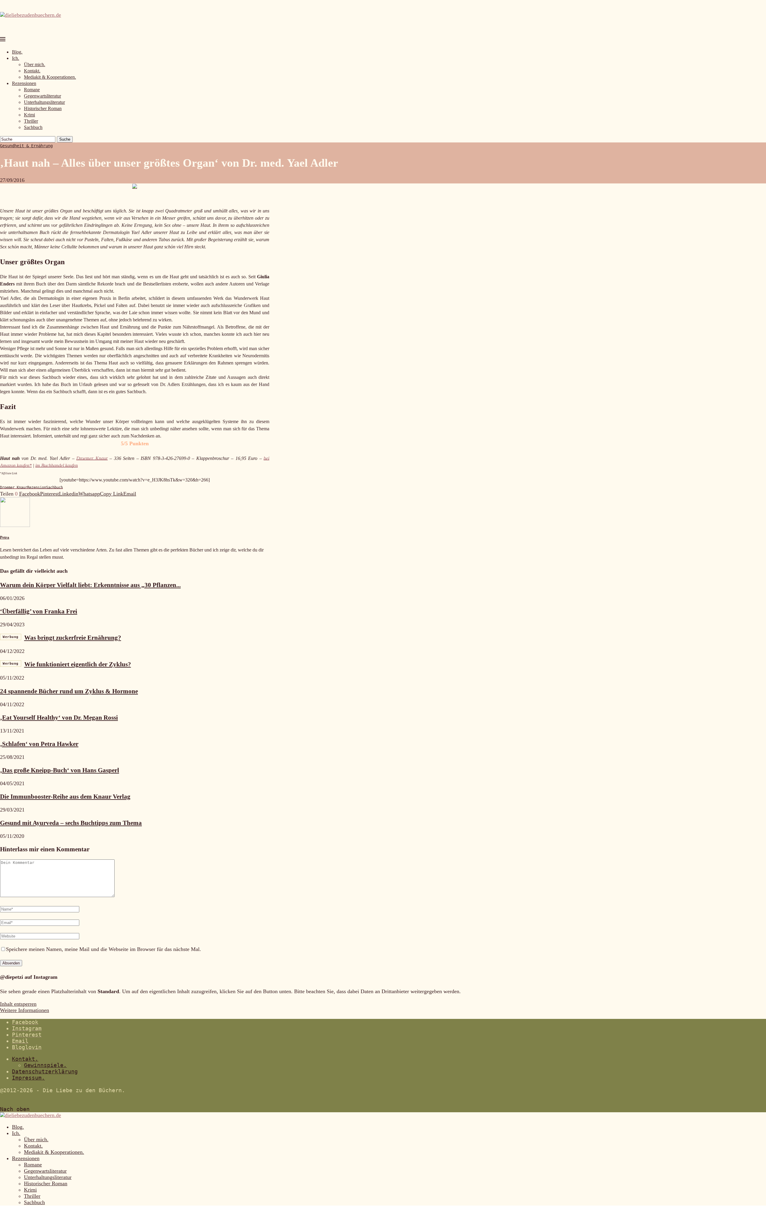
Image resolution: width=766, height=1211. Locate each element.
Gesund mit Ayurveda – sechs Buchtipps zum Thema (71, 822)
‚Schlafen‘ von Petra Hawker (39, 743)
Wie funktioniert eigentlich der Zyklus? (67, 664)
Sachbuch (33, 127)
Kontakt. (32, 70)
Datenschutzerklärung (45, 1071)
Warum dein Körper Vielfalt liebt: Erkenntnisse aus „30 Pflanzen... (90, 585)
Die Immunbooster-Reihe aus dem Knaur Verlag (65, 796)
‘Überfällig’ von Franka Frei (38, 611)
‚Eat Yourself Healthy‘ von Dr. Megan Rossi (59, 717)
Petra (4, 537)
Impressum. (28, 1078)
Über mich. (34, 64)
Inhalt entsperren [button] (18, 1004)
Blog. (17, 51)
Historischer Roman (43, 108)
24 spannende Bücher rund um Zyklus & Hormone (69, 691)
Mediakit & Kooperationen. (50, 77)
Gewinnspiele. (45, 1065)
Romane (32, 89)
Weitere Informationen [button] (24, 1010)
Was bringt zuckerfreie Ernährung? (62, 637)
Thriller (31, 121)
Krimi (29, 114)
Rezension (36, 487)
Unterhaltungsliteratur (44, 102)
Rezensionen (24, 83)
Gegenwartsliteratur (42, 95)
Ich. (15, 58)
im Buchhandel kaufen (56, 465)
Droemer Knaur (92, 458)
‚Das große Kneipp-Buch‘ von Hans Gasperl (59, 770)
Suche (64, 139)
